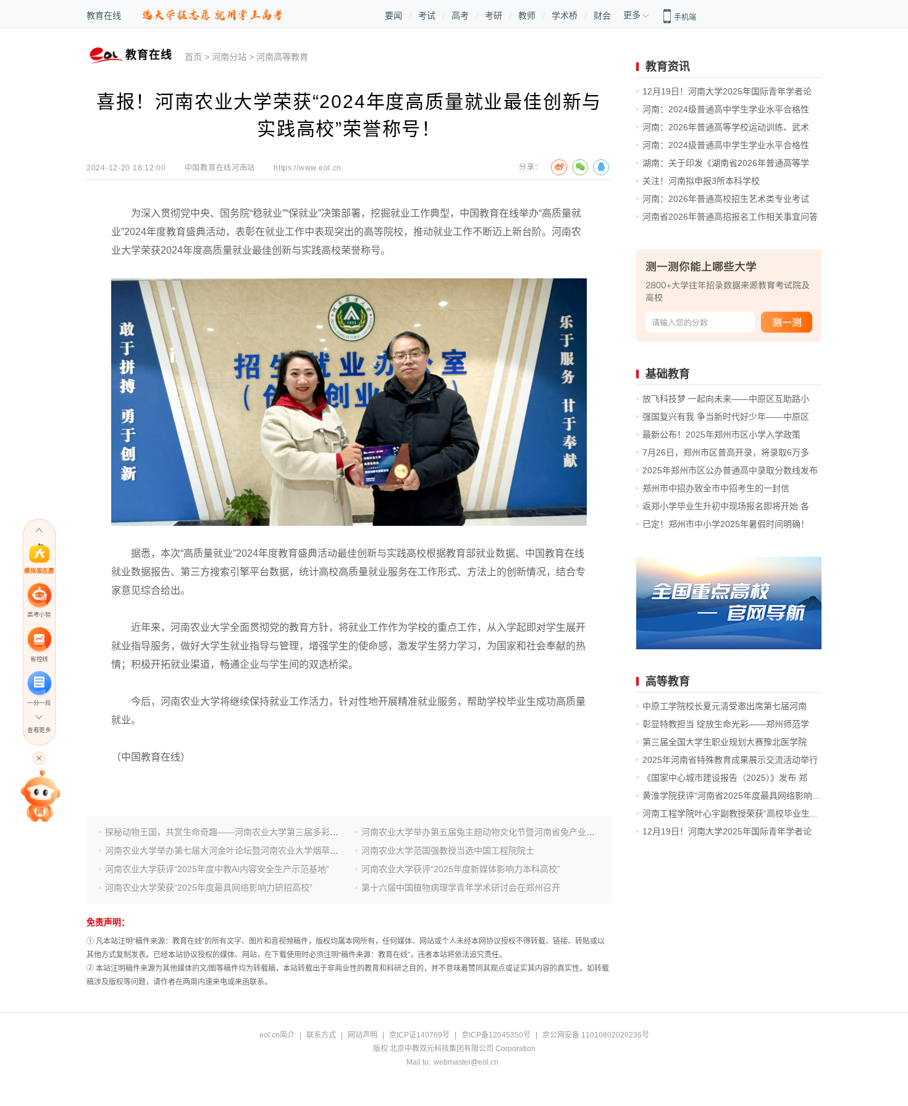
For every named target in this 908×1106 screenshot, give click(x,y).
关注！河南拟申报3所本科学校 (701, 181)
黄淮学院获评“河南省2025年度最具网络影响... (731, 795)
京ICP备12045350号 (496, 1035)
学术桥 (565, 15)
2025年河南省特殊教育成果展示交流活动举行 (730, 760)
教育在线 (103, 15)
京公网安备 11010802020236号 (595, 1035)
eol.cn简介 (277, 1035)
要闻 (393, 15)
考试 (426, 15)
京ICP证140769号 (419, 1035)
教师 (527, 15)
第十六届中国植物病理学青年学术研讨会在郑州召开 (460, 887)
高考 (460, 15)
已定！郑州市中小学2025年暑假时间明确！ (725, 524)
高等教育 (667, 681)
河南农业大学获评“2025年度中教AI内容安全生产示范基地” (217, 869)
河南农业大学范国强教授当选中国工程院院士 (447, 850)
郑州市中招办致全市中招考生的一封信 (715, 488)
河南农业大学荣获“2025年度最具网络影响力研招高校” (209, 887)
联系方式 (321, 1035)
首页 (193, 57)
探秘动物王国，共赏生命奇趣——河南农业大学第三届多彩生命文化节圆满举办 (256, 832)
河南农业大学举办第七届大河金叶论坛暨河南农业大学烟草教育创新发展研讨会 (256, 850)
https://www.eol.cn (308, 168)
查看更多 (39, 729)
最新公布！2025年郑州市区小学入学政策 (721, 434)
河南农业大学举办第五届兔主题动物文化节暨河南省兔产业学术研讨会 (495, 832)
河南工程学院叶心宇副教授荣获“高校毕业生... (729, 813)
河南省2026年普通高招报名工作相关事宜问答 (730, 217)
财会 (602, 15)
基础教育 (667, 374)
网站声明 (362, 1035)
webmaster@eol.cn (466, 1062)
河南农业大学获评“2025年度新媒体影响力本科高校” (460, 869)
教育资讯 (667, 66)
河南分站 (229, 57)
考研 (493, 15)
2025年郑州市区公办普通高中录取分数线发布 (730, 470)
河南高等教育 (282, 57)
